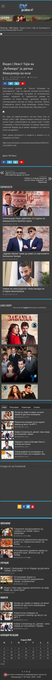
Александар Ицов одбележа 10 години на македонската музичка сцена (24, 219)
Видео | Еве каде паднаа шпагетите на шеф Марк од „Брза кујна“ (26, 589)
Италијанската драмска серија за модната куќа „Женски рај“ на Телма (30, 552)
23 (48, 655)
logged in (26, 307)
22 (40, 655)
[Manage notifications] (5, 675)
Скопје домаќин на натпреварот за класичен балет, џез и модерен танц (30, 453)
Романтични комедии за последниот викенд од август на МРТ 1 (30, 423)
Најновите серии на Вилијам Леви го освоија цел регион (30, 443)
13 (26, 652)
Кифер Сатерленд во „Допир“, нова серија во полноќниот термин (32, 433)
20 (26, 655)
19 (19, 655)
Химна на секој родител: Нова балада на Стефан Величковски (23, 290)
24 (4, 658)
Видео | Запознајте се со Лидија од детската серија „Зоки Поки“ (26, 569)
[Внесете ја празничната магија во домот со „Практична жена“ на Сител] (6, 543)
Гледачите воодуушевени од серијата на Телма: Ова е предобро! (28, 531)
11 (11, 652)
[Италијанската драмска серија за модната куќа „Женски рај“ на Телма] (6, 553)
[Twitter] (28, 507)
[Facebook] (24, 507)
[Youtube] (32, 507)
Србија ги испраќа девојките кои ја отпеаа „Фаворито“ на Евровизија (36, 179)
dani (6, 77)
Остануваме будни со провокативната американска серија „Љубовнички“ (29, 579)
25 (11, 658)
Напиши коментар (11, 79)
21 (33, 655)
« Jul (2, 664)
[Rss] (19, 507)
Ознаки (37, 407)
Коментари (26, 407)
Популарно (14, 407)
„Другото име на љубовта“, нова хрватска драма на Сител (17, 173)
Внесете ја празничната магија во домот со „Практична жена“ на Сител (31, 541)
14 (33, 652)
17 (4, 655)
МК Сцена (13, 28)
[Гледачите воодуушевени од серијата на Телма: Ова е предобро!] (6, 532)
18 (11, 655)
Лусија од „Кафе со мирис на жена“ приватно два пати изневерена (29, 413)
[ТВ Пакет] (26, 7)
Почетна (3, 28)
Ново (4, 407)
